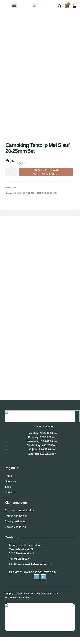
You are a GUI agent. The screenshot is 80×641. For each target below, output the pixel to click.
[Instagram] (43, 576)
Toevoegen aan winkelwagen (45, 172)
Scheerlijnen (25, 192)
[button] (14, 5)
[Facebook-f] (36, 576)
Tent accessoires (46, 192)
